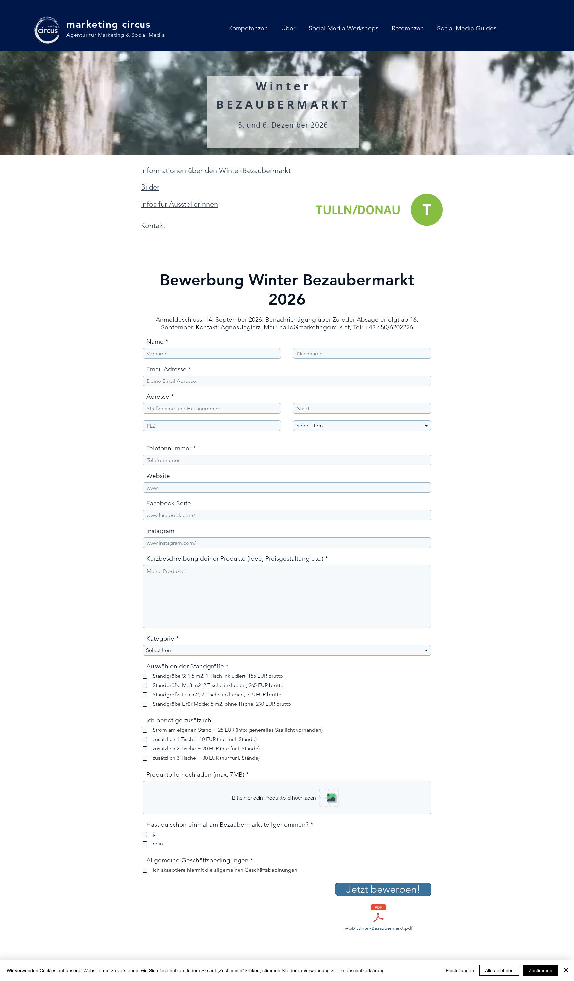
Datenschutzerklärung (361, 970)
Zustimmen (540, 970)
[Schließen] (566, 970)
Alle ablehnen (499, 970)
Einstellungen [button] (460, 970)
